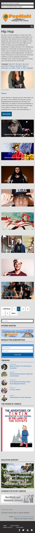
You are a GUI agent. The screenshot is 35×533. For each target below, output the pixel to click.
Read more (6, 114)
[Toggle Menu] (31, 26)
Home (5, 525)
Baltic (13, 68)
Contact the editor (7, 509)
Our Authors (14, 525)
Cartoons (12, 372)
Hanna (3, 93)
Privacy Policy (7, 527)
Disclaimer (19, 527)
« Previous (6, 309)
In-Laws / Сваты (15, 389)
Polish (24, 66)
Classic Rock (13, 364)
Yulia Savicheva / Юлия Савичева (20, 397)
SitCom (11, 387)
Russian (12, 66)
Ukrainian (18, 66)
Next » (14, 313)
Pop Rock (12, 395)
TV (15, 380)
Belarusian (4, 68)
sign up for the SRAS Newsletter (23, 516)
